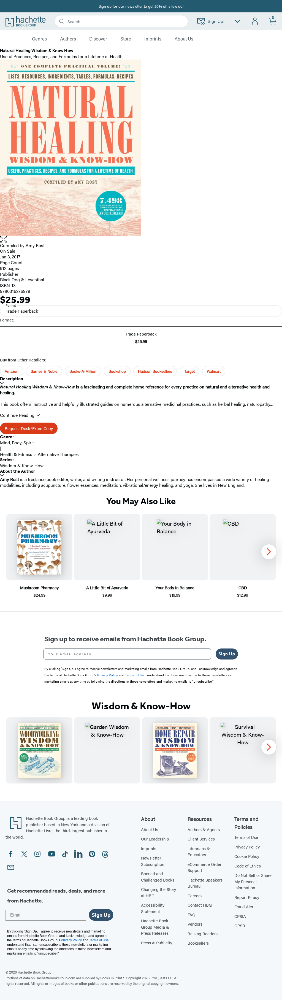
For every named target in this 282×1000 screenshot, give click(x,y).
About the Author (17, 471)
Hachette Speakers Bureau (205, 883)
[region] (141, 556)
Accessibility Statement (152, 908)
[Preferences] (237, 21)
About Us (149, 829)
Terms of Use (246, 837)
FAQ (191, 914)
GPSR (239, 925)
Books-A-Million (82, 371)
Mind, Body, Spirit (17, 442)
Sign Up (226, 653)
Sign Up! (216, 21)
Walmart (214, 371)
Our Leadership (155, 839)
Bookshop (117, 371)
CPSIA (240, 916)
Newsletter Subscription (152, 861)
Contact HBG (200, 905)
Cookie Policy (246, 856)
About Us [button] (184, 39)
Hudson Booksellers (155, 371)
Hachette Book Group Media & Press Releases (155, 927)
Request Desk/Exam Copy (29, 428)
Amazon (11, 371)
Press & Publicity (156, 942)
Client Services (201, 839)
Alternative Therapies (58, 454)
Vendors (195, 924)
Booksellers (198, 943)
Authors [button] (68, 39)
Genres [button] (39, 39)
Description (11, 378)
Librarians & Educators (199, 851)
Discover (98, 39)
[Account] (255, 21)
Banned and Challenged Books (157, 877)
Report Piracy (246, 897)
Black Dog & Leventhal (22, 279)
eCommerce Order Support (204, 867)
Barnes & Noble (44, 371)
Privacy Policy (247, 847)
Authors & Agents (204, 829)
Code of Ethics (247, 866)
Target (189, 371)
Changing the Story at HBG (158, 892)
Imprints (152, 39)
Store (125, 39)
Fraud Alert (244, 906)
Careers (195, 895)
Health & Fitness (16, 454)
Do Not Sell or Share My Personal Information (253, 881)
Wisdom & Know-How (22, 465)
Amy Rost (35, 245)
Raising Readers (203, 933)
